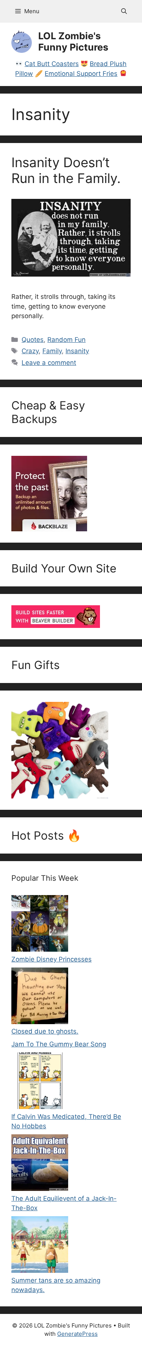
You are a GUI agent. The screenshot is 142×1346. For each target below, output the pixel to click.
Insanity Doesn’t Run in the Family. (66, 170)
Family (52, 351)
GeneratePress (77, 1333)
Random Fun (66, 339)
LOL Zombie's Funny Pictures (73, 41)
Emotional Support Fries (81, 73)
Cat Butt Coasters (52, 64)
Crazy (30, 351)
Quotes (33, 339)
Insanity (77, 351)
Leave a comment (49, 362)
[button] (124, 11)
